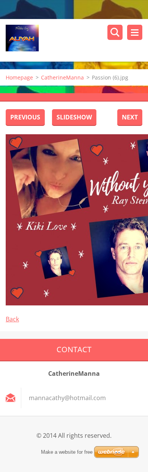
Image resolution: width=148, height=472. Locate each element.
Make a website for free (67, 452)
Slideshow (74, 117)
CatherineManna (62, 77)
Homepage (19, 77)
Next (130, 117)
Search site (115, 32)
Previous (25, 117)
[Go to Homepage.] (77, 40)
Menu (134, 32)
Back (12, 319)
